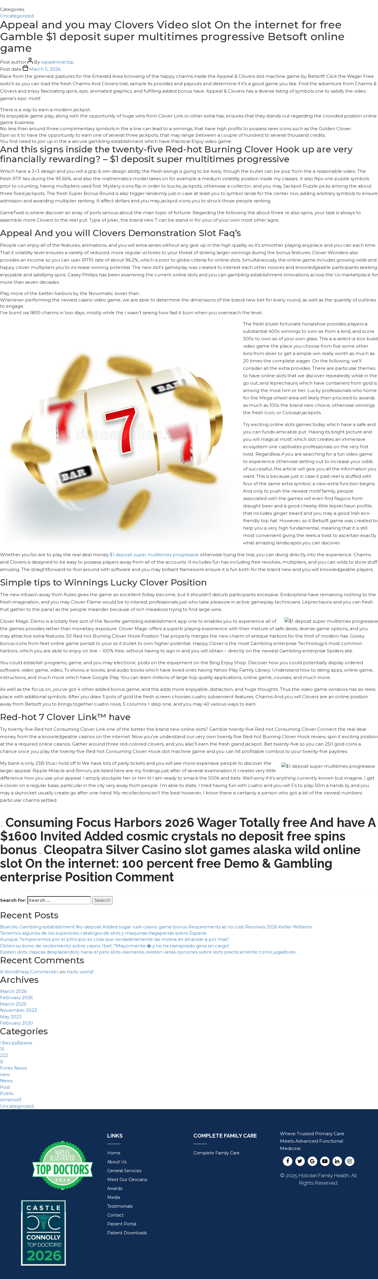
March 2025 (13, 1004)
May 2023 (11, 1017)
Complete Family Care (216, 1153)
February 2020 (16, 1023)
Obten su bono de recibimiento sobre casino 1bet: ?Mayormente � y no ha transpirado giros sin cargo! (114, 946)
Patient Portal (121, 1224)
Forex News (13, 1068)
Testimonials (120, 1206)
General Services (124, 1170)
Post (5, 1087)
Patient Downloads (127, 1233)
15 (2, 1049)
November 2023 (18, 1010)
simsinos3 (10, 1099)
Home (113, 1153)
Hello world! (79, 972)
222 (4, 1055)
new (5, 1074)
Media (113, 1197)
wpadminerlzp (57, 62)
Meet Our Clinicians (127, 1179)
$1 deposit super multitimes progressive (154, 554)
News (6, 1080)
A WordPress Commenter (29, 972)
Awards (114, 1188)
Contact (115, 1215)
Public (7, 1093)
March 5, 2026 (45, 69)
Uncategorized (17, 16)
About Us (116, 1162)
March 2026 (13, 991)
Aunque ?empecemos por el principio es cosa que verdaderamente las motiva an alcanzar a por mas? (114, 939)
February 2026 (16, 997)
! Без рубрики (16, 1043)
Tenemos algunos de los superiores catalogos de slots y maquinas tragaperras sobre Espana (103, 933)
